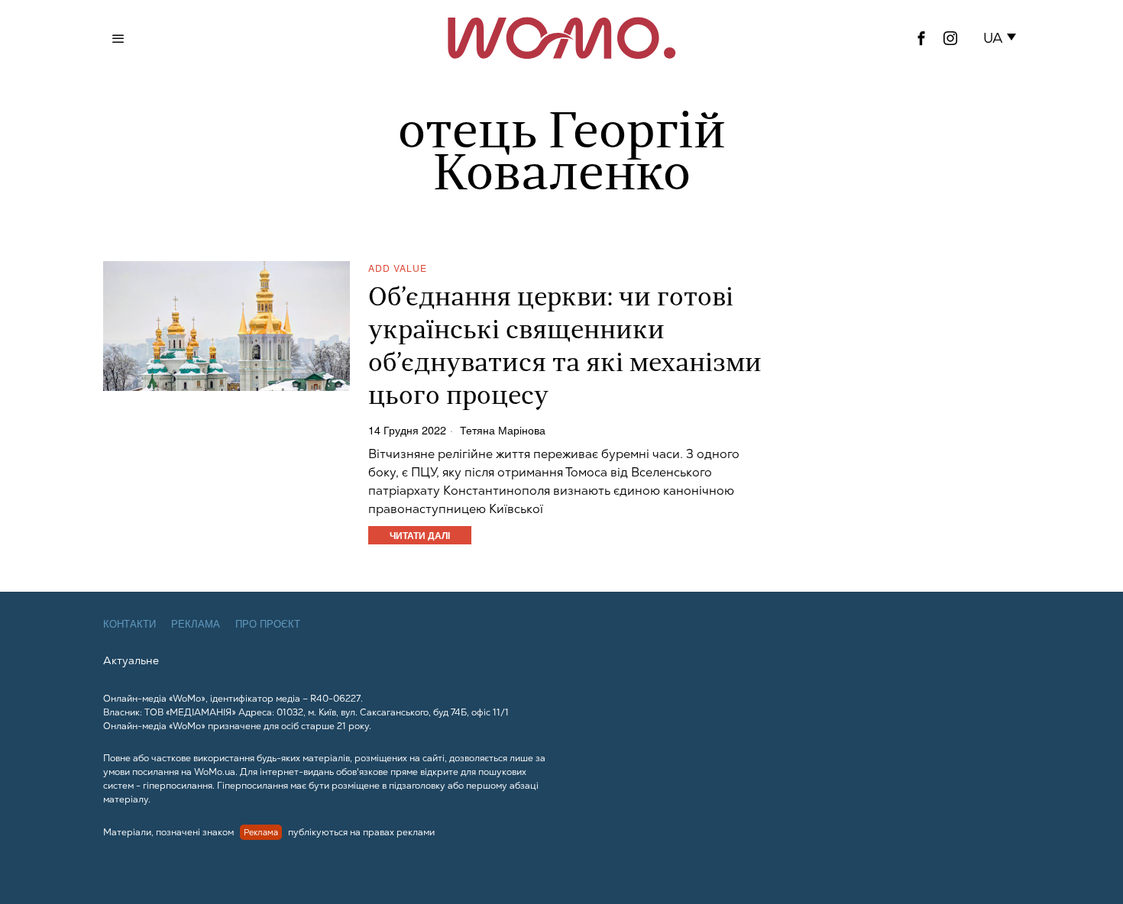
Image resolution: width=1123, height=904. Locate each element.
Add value (397, 267)
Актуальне (131, 660)
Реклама (195, 624)
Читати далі (420, 535)
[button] (1002, 38)
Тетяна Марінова (502, 429)
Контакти (129, 624)
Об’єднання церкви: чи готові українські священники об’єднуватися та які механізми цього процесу (565, 348)
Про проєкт (267, 624)
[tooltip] (921, 38)
